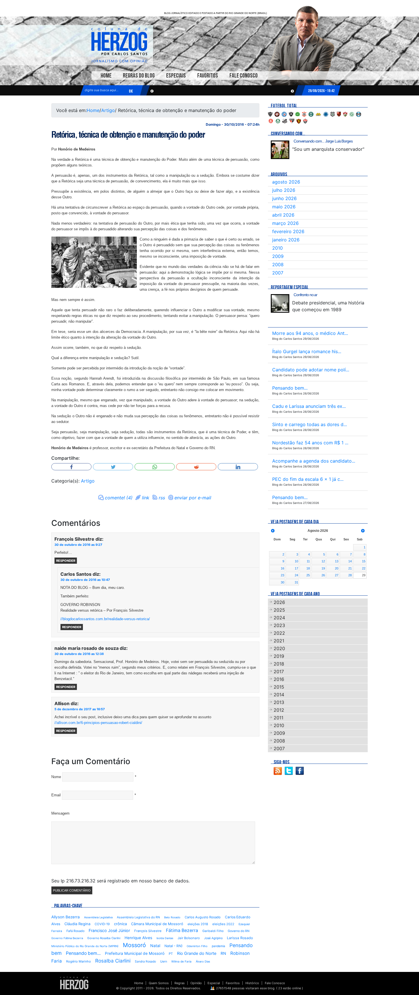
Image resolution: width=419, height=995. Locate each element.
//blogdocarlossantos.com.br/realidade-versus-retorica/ (105, 619)
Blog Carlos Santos (119, 44)
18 (308, 568)
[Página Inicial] (74, 983)
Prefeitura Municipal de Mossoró (134, 953)
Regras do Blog (139, 75)
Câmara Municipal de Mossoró (157, 924)
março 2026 (285, 223)
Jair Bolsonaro (189, 938)
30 (282, 582)
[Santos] (284, 120)
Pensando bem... (83, 953)
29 (363, 575)
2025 (279, 610)
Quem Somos (159, 983)
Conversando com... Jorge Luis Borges (323, 141)
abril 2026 (283, 215)
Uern (163, 961)
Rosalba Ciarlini (113, 961)
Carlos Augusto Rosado (203, 917)
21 (350, 568)
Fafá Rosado (75, 931)
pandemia (218, 946)
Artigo (108, 110)
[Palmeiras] (278, 120)
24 (296, 575)
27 (336, 575)
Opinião (196, 983)
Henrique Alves (138, 937)
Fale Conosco (243, 75)
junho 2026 (284, 198)
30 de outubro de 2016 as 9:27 (78, 545)
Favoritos (207, 75)
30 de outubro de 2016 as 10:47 (85, 580)
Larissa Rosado (240, 938)
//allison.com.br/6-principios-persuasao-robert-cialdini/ (98, 723)
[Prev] (273, 531)
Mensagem (60, 813)
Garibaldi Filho (212, 931)
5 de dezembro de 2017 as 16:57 (79, 709)
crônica (120, 923)
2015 (279, 687)
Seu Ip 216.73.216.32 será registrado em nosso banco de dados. (120, 881)
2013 (279, 702)
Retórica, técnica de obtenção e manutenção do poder (128, 134)
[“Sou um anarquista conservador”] (280, 150)
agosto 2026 (286, 182)
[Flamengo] (339, 114)
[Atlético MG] (270, 114)
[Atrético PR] (277, 114)
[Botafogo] (291, 114)
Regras (179, 983)
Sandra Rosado (145, 961)
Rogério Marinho (78, 961)
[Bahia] (284, 114)
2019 (279, 656)
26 (323, 575)
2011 (278, 718)
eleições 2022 (223, 924)
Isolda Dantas (164, 938)
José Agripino (213, 938)
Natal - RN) (173, 946)
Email (56, 795)
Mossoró (134, 945)
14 (350, 561)
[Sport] (298, 120)
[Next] (363, 531)
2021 (279, 641)
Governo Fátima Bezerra (67, 938)
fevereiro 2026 (288, 231)
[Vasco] (305, 120)
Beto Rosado (172, 917)
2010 (277, 248)
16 (282, 568)
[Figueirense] (332, 114)
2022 (279, 633)
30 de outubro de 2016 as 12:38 (79, 654)
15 (363, 561)
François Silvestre (148, 931)
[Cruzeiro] (325, 114)
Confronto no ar (305, 294)
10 (296, 561)
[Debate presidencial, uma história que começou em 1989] (280, 303)
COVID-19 (102, 924)
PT (171, 954)
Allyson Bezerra (65, 917)
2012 (279, 710)
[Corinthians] (304, 114)
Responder (65, 561)
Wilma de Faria (181, 961)
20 (336, 568)
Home (106, 75)
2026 (279, 602)
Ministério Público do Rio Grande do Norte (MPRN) (85, 946)
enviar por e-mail (192, 497)
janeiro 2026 (286, 240)
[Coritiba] (311, 114)
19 (323, 568)
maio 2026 (284, 206)
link (145, 497)
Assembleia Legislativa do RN (138, 917)
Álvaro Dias (203, 961)
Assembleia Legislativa (98, 917)
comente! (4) (119, 497)
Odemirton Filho (197, 946)
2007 (277, 273)
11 (308, 561)
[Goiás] (351, 114)
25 (308, 575)
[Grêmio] (358, 114)
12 (323, 561)
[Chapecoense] (297, 114)
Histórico (252, 983)
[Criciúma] (318, 114)
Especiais (176, 75)
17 (296, 568)
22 (363, 568)
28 (350, 575)
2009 (278, 256)
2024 (279, 617)
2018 (279, 664)
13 (336, 561)
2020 (279, 648)
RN (223, 953)
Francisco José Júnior (109, 930)
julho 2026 (283, 190)
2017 (279, 671)
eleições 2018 (198, 924)
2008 (278, 264)
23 (282, 575)
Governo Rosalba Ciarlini (103, 938)
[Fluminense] (345, 114)
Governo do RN (238, 931)
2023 (279, 625)
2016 (279, 679)
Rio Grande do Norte (196, 953)
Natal (155, 945)
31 (296, 582)
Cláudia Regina (77, 923)
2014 (279, 694)
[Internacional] (271, 120)
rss (162, 497)
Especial (214, 983)
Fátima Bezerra (182, 930)
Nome (56, 777)
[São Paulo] (291, 120)
